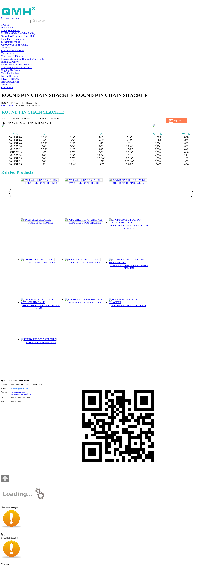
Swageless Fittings (10, 41)
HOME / (4, 105)
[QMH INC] (18, 15)
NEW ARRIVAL (10, 78)
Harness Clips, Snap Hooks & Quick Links (22, 59)
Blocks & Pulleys (10, 61)
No (7, 564)
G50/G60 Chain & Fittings (14, 44)
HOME (5, 24)
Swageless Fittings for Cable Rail (17, 36)
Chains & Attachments (12, 50)
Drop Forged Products (12, 39)
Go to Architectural (10, 18)
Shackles (5, 47)
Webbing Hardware (11, 73)
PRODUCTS (8, 27)
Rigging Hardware (10, 70)
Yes (3, 564)
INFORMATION (10, 81)
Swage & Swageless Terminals (16, 64)
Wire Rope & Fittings (12, 56)
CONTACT (7, 87)
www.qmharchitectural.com (21, 394)
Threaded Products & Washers (16, 67)
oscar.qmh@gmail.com (19, 389)
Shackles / (11, 105)
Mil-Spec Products (10, 30)
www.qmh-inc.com (18, 392)
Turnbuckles (7, 53)
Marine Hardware (10, 76)
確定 (3, 534)
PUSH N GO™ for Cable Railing (18, 33)
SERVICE (6, 84)
